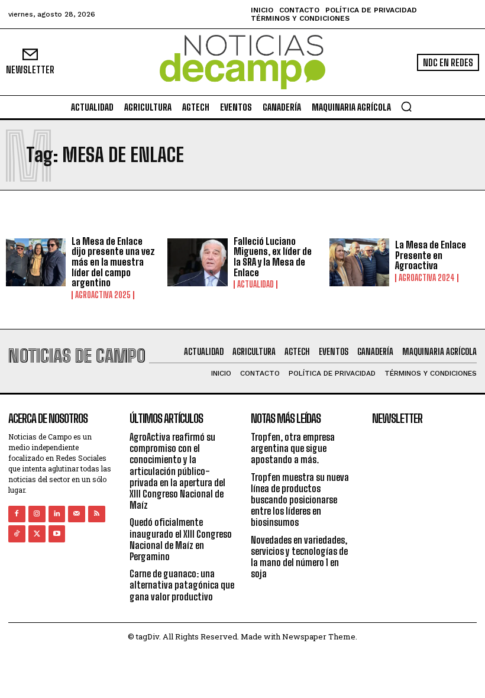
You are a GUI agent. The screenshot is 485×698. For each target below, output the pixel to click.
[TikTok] (16, 533)
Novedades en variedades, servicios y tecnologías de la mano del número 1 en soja (299, 557)
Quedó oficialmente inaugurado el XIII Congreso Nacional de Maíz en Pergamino (181, 539)
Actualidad (255, 284)
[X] (37, 533)
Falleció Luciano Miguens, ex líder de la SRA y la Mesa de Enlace (273, 256)
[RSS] (96, 514)
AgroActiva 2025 (103, 295)
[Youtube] (57, 533)
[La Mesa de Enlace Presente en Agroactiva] (359, 262)
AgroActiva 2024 (427, 278)
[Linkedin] (57, 514)
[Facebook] (16, 514)
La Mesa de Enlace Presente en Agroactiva (430, 255)
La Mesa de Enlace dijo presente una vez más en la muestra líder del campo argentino (113, 261)
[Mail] (76, 514)
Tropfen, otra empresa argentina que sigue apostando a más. (293, 448)
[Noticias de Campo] (242, 62)
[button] (406, 106)
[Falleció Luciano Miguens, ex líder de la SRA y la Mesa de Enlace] (197, 262)
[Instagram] (37, 514)
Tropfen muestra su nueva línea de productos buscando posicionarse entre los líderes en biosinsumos (300, 499)
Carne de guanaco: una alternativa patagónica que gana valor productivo (182, 585)
